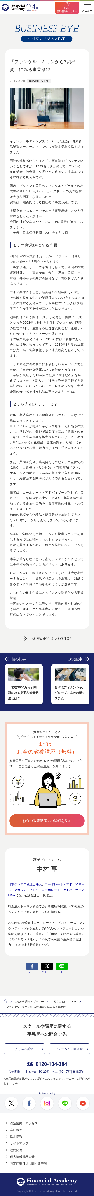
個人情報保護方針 (22, 1157)
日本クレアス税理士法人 (25, 884)
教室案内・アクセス (24, 1123)
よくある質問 (24, 1049)
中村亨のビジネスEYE (64, 1001)
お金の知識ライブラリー (29, 1001)
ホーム (6, 1001)
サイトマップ (19, 1143)
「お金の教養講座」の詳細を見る (45, 820)
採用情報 (16, 1136)
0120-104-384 (51, 1063)
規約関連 (16, 1150)
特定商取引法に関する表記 (28, 1163)
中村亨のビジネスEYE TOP (50, 638)
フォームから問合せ (69, 1049)
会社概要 (16, 1130)
